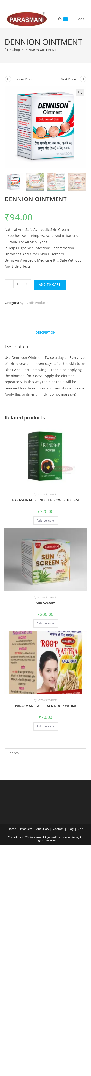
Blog (70, 829)
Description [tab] (45, 332)
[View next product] (83, 79)
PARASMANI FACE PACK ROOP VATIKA (45, 706)
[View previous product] (8, 79)
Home (12, 829)
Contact (58, 829)
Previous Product (24, 79)
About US (42, 829)
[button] (80, 92)
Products (26, 829)
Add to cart (50, 284)
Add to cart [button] (46, 520)
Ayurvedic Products (34, 302)
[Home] (6, 49)
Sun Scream (45, 603)
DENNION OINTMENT (40, 49)
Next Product (69, 79)
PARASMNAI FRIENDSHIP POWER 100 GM (45, 500)
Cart (80, 829)
